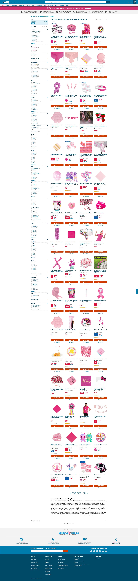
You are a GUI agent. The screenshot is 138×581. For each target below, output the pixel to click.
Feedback (137, 291)
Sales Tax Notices (48, 569)
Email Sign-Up (33, 566)
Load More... (33, 43)
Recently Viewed (35, 521)
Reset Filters (45, 21)
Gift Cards (32, 563)
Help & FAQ (47, 559)
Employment (60, 561)
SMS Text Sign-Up (34, 568)
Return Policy (47, 563)
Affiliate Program (61, 562)
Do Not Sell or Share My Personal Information (81, 563)
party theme (82, 503)
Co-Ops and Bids (33, 559)
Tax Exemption (47, 571)
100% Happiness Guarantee (62, 565)
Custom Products (98, 558)
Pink (33, 23)
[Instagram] (106, 551)
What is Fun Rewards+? (34, 569)
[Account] (131, 2)
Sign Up (65, 551)
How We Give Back (61, 559)
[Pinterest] (97, 551)
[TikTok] (100, 551)
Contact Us (47, 558)
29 (84, 493)
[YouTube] (103, 551)
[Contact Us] (128, 2)
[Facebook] (91, 551)
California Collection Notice (78, 561)
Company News (61, 568)
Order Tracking (47, 561)
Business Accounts (34, 561)
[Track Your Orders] (125, 2)
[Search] (108, 2)
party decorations (94, 500)
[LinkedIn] (94, 551)
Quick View (57, 49)
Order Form (47, 562)
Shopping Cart (47, 566)
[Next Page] (87, 493)
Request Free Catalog (34, 562)
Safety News (76, 562)
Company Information (62, 558)
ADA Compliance (48, 572)
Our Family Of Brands (61, 566)
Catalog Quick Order (34, 558)
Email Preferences (48, 574)
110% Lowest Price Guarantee (63, 563)
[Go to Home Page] (31, 16)
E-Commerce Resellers (78, 565)
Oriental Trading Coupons (35, 565)
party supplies (88, 504)
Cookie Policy (76, 566)
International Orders (48, 568)
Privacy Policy (76, 558)
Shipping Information (49, 565)
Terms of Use (76, 559)
